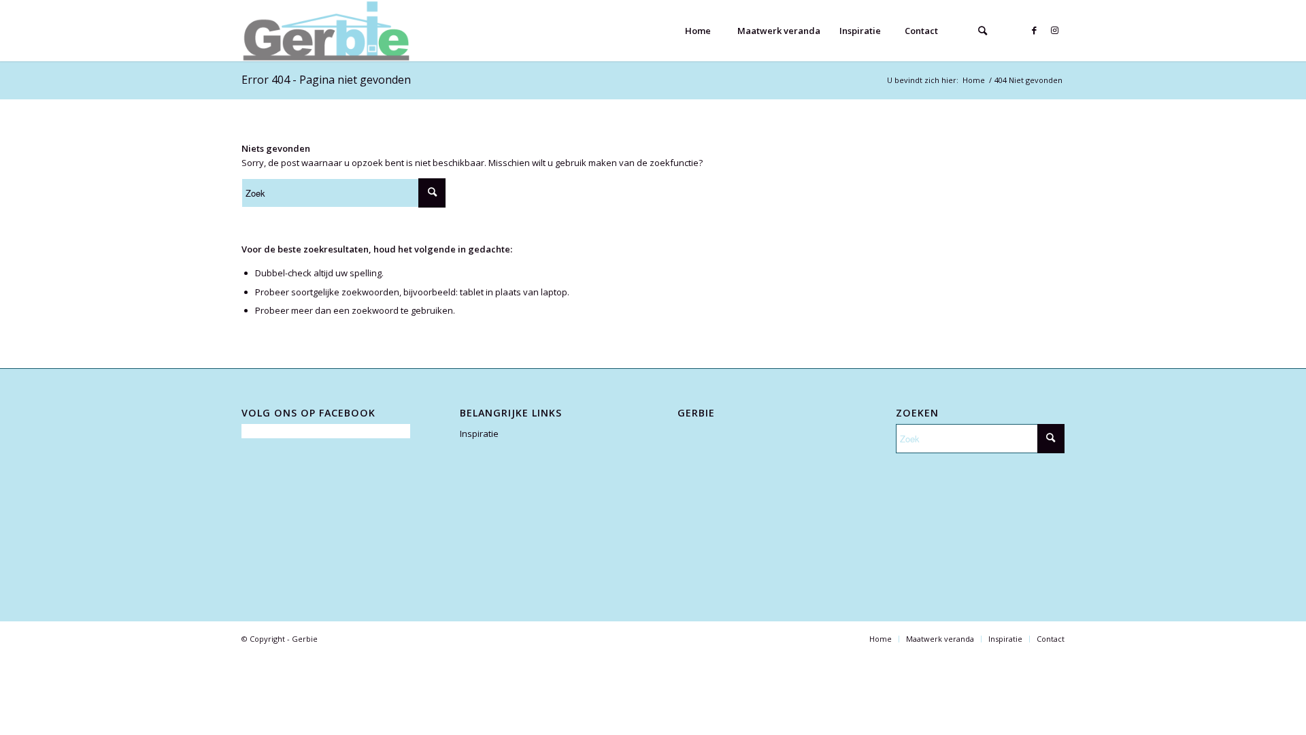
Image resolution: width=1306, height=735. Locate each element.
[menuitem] (697, 30)
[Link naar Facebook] (1034, 30)
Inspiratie (479, 433)
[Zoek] (982, 30)
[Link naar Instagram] (1054, 30)
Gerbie (305, 639)
